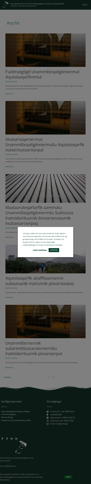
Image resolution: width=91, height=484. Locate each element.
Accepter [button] (54, 250)
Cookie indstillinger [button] (40, 250)
